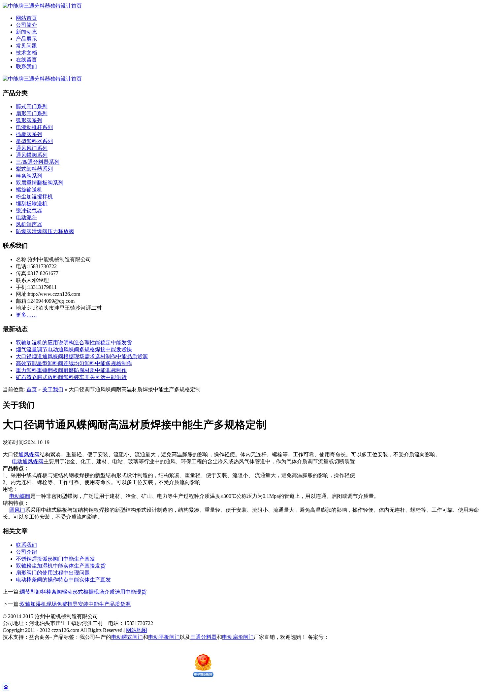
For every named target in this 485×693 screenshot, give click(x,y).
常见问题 (26, 46)
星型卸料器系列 (34, 141)
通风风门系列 (32, 148)
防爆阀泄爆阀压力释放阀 (45, 231)
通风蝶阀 (29, 454)
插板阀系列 (29, 134)
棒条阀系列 (29, 176)
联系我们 (26, 66)
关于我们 (52, 389)
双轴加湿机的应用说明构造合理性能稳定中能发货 (74, 342)
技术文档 (26, 52)
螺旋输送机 (29, 189)
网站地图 (136, 630)
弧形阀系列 (29, 120)
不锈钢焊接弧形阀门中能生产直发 (55, 559)
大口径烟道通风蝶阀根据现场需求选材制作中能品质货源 (82, 356)
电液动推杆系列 (34, 127)
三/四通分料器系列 (37, 162)
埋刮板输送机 (32, 203)
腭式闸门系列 (32, 106)
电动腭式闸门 (127, 637)
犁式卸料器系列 (34, 169)
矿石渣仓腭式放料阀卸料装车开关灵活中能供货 (71, 377)
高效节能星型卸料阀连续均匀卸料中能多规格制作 (74, 363)
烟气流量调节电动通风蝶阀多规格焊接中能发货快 (74, 349)
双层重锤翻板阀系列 (39, 183)
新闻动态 (26, 32)
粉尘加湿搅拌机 (34, 196)
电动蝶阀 (19, 496)
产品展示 (26, 39)
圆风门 (17, 510)
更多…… (26, 315)
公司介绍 (26, 552)
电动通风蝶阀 (28, 461)
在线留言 (26, 59)
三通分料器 (203, 637)
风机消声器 (29, 224)
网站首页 (26, 18)
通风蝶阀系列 (32, 155)
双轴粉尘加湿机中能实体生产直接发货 (61, 566)
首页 (31, 389)
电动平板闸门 (164, 637)
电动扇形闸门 (238, 637)
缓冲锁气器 (29, 210)
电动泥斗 (26, 217)
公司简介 (26, 25)
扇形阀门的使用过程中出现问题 (53, 572)
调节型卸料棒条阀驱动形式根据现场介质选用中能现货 (83, 592)
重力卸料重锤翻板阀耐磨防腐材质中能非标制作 (71, 370)
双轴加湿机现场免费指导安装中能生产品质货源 (75, 604)
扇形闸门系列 (32, 113)
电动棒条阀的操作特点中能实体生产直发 (63, 579)
